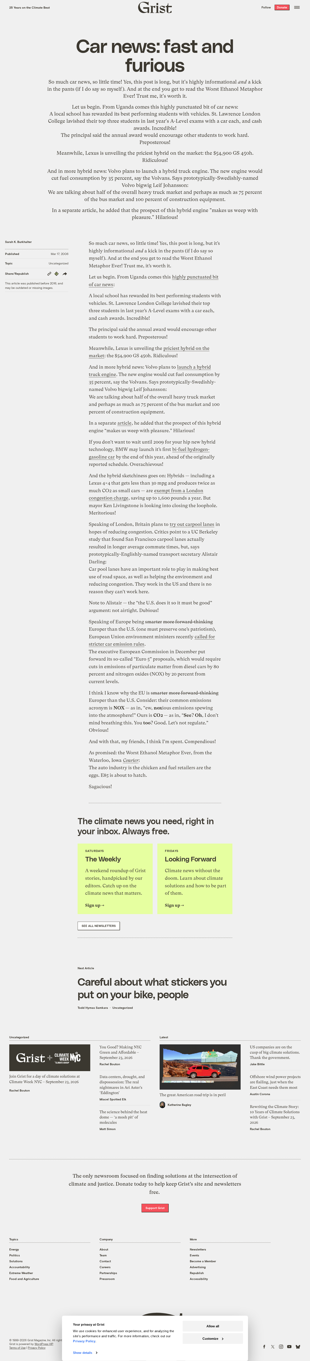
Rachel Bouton (19, 1090)
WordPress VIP (44, 1344)
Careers (105, 1267)
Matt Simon (108, 1129)
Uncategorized (58, 263)
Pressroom (107, 1279)
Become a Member (203, 1261)
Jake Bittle (257, 1064)
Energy (14, 1249)
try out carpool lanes (192, 524)
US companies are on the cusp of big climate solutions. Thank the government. (275, 1052)
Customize (210, 1338)
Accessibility (199, 1279)
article (89, 210)
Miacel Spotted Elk (113, 1099)
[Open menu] (297, 7)
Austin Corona (260, 1094)
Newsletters (198, 1249)
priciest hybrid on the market (169, 153)
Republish (197, 1273)
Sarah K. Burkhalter (18, 242)
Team (103, 1255)
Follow (266, 7)
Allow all (212, 1326)
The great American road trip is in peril (193, 1095)
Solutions (16, 1261)
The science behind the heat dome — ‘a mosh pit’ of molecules (123, 1117)
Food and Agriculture (24, 1279)
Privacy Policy (37, 1347)
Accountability (19, 1267)
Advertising (198, 1267)
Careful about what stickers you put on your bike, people (152, 987)
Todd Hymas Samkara (93, 1007)
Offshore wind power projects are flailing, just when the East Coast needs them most (275, 1081)
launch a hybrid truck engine (175, 171)
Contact (105, 1261)
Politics (14, 1255)
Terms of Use (17, 1347)
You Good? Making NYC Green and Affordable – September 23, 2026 (121, 1052)
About (104, 1249)
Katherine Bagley (179, 1104)
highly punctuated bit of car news (198, 107)
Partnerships (108, 1273)
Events (194, 1255)
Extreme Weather (21, 1273)
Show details (82, 1352)
